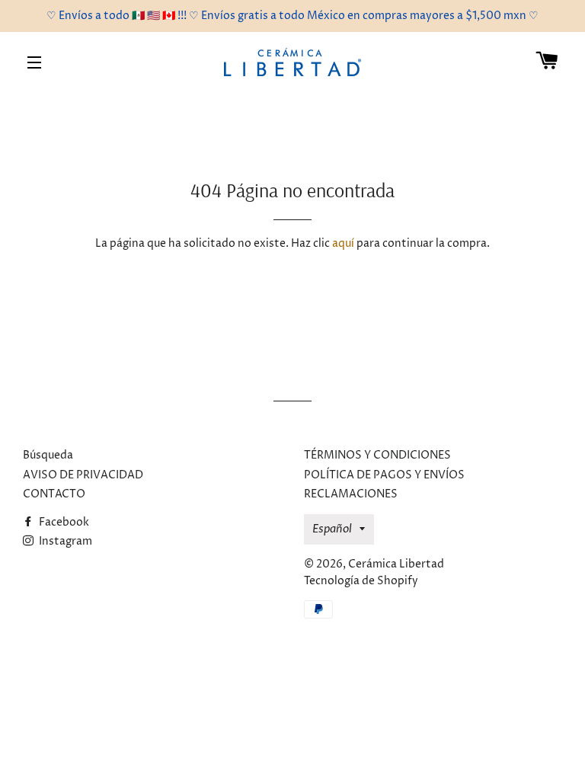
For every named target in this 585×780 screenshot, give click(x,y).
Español (332, 529)
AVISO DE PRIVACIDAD (83, 475)
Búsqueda (48, 455)
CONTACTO (54, 494)
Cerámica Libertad (396, 564)
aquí (343, 243)
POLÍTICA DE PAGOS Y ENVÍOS (384, 475)
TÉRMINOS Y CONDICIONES (377, 455)
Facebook (63, 522)
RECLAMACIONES (351, 494)
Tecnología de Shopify (361, 581)
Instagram (64, 541)
